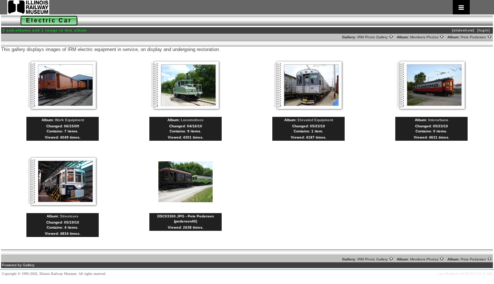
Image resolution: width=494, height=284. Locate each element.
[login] (483, 30)
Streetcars (69, 216)
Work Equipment (69, 120)
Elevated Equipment (315, 120)
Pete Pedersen (474, 37)
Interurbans (438, 120)
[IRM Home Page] (238, 7)
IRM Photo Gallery (373, 37)
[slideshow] (463, 30)
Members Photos (424, 37)
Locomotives (192, 120)
